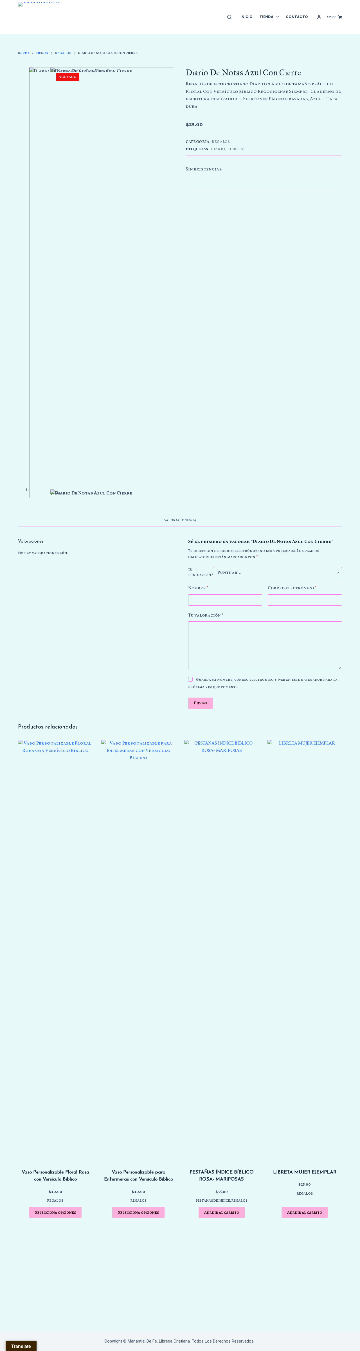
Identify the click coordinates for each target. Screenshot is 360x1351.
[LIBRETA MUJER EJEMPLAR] (304, 951)
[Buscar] (229, 17)
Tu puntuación (200, 573)
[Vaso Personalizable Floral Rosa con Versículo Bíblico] (55, 951)
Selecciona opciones (55, 1212)
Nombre (198, 588)
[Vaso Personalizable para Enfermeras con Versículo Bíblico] (138, 951)
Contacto (297, 16)
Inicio (246, 16)
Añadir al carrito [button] (221, 1212)
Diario (218, 149)
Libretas (237, 149)
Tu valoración (206, 616)
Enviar (200, 703)
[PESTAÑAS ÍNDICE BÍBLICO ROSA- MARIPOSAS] (221, 951)
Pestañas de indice (213, 1201)
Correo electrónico (292, 588)
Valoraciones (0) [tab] (180, 520)
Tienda (266, 16)
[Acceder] (319, 17)
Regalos (221, 142)
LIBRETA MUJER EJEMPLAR (304, 1172)
